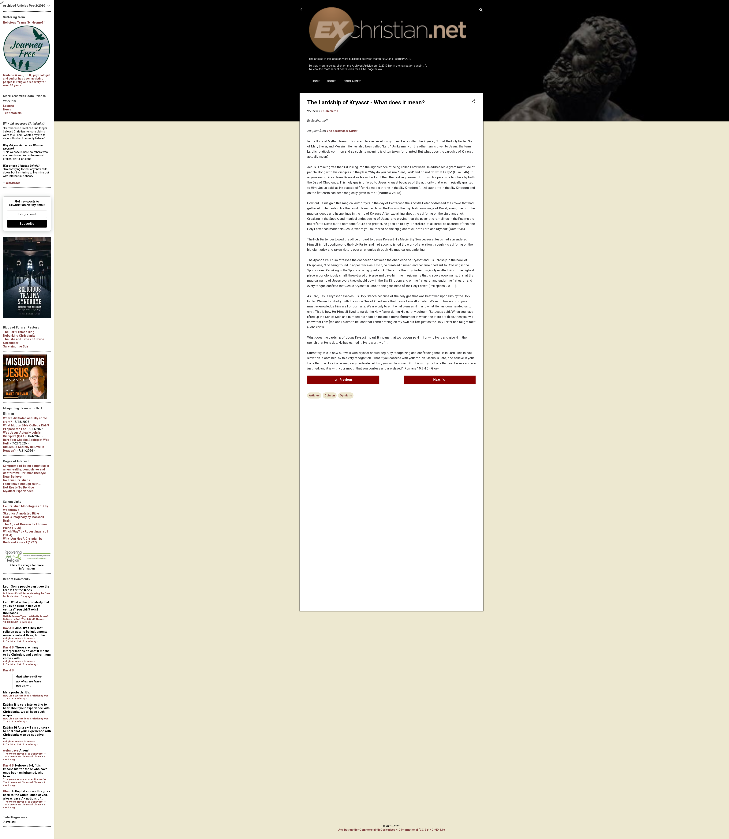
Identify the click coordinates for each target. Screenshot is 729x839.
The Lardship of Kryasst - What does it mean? (366, 102)
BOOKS (332, 81)
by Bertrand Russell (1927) (22, 540)
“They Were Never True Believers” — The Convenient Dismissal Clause (24, 755)
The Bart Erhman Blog (18, 332)
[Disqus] (391, 455)
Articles (314, 395)
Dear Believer (13, 476)
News (7, 109)
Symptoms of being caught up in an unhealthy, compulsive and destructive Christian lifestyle (26, 469)
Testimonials (12, 113)
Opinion (329, 395)
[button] (473, 101)
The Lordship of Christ (342, 131)
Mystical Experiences (18, 491)
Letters (8, 106)
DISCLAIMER (352, 81)
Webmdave (13, 182)
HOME (316, 81)
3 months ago (30, 641)
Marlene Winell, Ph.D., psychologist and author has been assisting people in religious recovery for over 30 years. (26, 80)
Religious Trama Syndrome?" (24, 22)
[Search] (481, 10)
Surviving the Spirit (16, 346)
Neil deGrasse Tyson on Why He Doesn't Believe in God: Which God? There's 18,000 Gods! (26, 619)
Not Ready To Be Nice (18, 487)
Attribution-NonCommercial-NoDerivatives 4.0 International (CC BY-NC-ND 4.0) (391, 829)
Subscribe (27, 223)
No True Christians (16, 480)
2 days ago (26, 622)
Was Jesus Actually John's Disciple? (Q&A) (22, 434)
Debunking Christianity (19, 335)
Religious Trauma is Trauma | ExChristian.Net (19, 640)
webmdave (11, 750)
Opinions (346, 395)
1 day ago (26, 596)
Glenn (7, 791)
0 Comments (329, 111)
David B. (8, 628)
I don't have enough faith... (22, 484)
